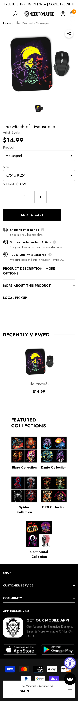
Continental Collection (39, 554)
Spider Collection (24, 509)
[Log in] (63, 14)
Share (69, 34)
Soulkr (16, 132)
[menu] (6, 14)
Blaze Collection (24, 467)
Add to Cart (32, 215)
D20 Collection (53, 507)
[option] (39, 64)
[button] (15, 14)
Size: (6, 167)
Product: (9, 147)
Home (7, 23)
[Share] (69, 34)
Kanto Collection (53, 467)
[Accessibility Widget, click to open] (70, 663)
